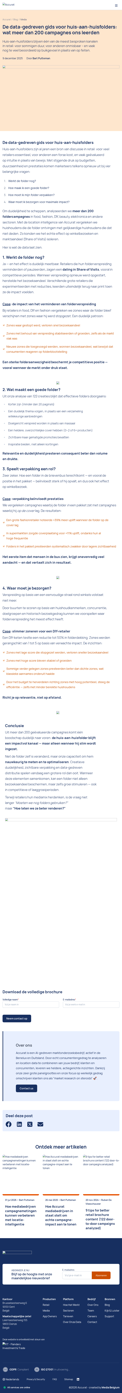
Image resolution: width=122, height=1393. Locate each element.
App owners (50, 1316)
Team (91, 1310)
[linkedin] (78, 1379)
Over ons (93, 1305)
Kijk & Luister (112, 1310)
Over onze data (72, 1322)
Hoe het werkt (71, 1305)
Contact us (26, 1088)
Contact (92, 1322)
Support (109, 1316)
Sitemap (68, 1379)
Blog (107, 1305)
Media (46, 1310)
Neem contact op (16, 1018)
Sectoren (68, 1310)
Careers (92, 1316)
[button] (11, 1379)
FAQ (55, 1379)
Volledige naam (10, 999)
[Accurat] (61, 1253)
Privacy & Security (36, 1379)
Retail (46, 1305)
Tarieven (68, 1316)
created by (103, 1387)
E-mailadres (69, 999)
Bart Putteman (41, 58)
